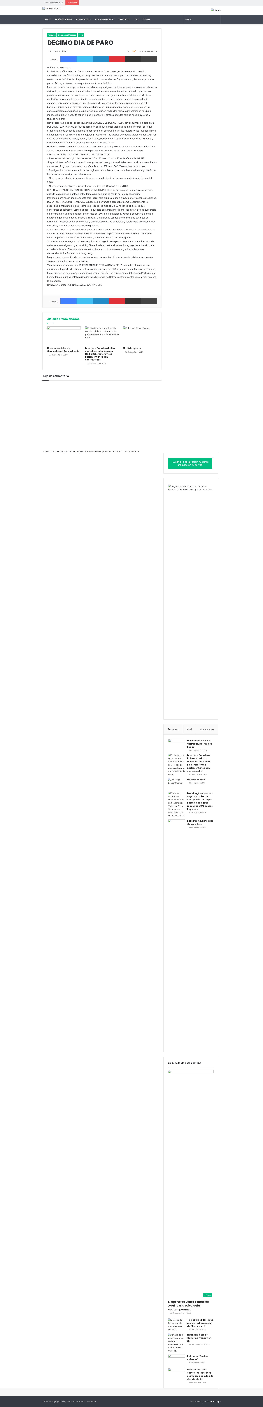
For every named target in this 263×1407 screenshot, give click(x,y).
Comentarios (207, 729)
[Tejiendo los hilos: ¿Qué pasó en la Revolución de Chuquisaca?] (176, 1324)
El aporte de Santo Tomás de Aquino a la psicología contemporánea (188, 1305)
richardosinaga (214, 1401)
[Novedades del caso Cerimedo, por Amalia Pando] (64, 335)
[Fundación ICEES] (51, 8)
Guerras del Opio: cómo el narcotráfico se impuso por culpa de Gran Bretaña (200, 1374)
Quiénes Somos (63, 19)
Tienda (146, 19)
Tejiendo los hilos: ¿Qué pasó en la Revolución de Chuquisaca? (200, 1323)
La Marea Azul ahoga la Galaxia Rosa (200, 822)
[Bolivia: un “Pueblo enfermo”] (176, 1360)
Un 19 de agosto (132, 348)
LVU (136, 19)
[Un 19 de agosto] (140, 335)
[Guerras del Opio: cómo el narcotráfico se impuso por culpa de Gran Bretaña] (176, 1373)
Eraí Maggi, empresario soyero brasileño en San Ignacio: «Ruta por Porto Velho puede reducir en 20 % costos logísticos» (200, 801)
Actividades (82, 19)
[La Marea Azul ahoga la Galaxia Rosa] (176, 933)
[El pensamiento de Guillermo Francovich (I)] (176, 1342)
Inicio (48, 19)
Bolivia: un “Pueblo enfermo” (197, 1358)
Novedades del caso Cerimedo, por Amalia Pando (63, 350)
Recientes (173, 729)
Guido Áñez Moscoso (67, 35)
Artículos (52, 35)
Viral (189, 729)
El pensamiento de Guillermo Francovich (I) (199, 1338)
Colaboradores (104, 19)
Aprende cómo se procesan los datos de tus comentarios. (112, 451)
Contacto (124, 19)
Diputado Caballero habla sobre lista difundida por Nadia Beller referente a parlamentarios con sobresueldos (100, 354)
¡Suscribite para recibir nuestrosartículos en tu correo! (190, 463)
